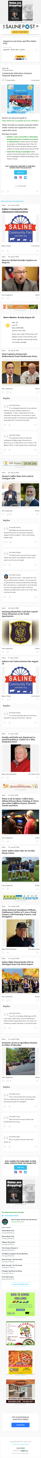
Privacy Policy (25, 1453)
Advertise (20, 1425)
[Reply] (8, 191)
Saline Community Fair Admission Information (15, 210)
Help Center (25, 1444)
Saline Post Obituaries (9, 774)
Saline (4, 205)
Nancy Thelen (6, 246)
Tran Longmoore (7, 295)
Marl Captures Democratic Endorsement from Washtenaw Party (19, 355)
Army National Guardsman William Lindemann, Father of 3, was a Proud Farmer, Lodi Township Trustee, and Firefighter (19, 913)
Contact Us (16, 1444)
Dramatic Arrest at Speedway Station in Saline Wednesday (19, 1044)
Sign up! (20, 172)
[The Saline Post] (19, 26)
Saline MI (5, 68)
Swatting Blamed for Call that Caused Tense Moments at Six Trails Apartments (19, 614)
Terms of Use (16, 1453)
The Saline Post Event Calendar (13, 1212)
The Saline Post (34, 774)
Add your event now (20, 1284)
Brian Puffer (11, 80)
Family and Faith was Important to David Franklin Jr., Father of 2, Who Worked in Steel (18, 739)
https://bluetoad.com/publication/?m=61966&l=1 (20, 121)
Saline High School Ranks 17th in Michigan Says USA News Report (17, 963)
